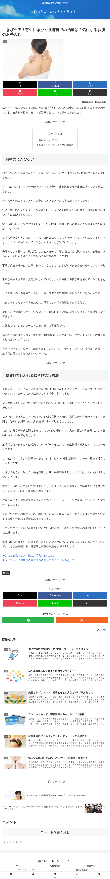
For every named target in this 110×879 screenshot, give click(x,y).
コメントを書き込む (55, 832)
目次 (50, 133)
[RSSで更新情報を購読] (82, 620)
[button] (90, 92)
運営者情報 (55, 866)
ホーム (19, 866)
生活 (7, 573)
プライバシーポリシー (28, 870)
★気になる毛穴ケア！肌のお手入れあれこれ (28, 555)
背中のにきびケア (48, 140)
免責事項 (91, 866)
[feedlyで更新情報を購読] (28, 620)
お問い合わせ (82, 870)
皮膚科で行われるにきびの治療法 (56, 145)
